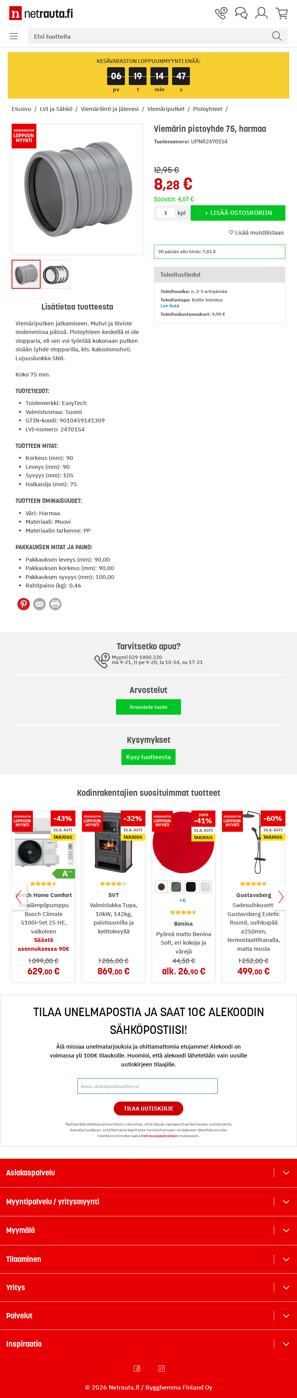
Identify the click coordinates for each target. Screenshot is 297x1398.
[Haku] (277, 36)
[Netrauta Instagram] (162, 1368)
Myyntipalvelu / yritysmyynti (52, 1202)
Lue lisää (169, 305)
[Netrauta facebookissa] (138, 1368)
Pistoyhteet (208, 108)
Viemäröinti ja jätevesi (110, 108)
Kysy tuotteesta (148, 757)
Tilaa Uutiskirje (149, 1108)
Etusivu (22, 108)
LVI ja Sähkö (57, 108)
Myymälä (20, 1230)
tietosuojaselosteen (159, 1135)
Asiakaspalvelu (30, 1173)
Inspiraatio (24, 1344)
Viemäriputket (166, 108)
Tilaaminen (23, 1259)
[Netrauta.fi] (41, 13)
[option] (161, 886)
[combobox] (158, 36)
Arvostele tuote (148, 706)
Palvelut (19, 1316)
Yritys (15, 1287)
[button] (14, 36)
